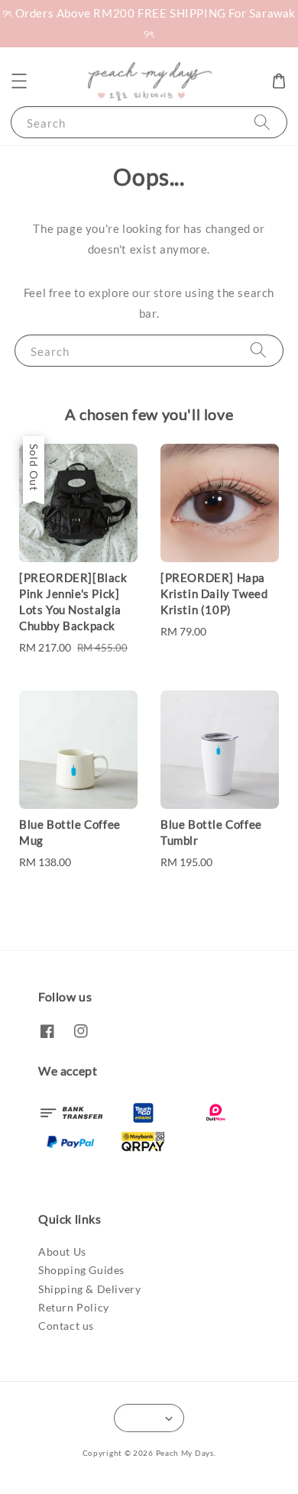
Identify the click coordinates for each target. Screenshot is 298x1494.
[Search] (262, 122)
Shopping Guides (81, 1269)
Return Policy (73, 1307)
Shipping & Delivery (89, 1288)
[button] (19, 81)
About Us (62, 1251)
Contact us (66, 1325)
